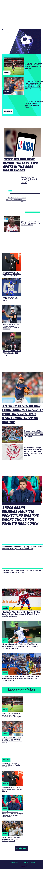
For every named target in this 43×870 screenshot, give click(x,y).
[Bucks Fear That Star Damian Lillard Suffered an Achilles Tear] (13, 105)
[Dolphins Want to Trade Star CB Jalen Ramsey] (11, 287)
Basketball (8, 111)
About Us (14, 862)
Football (5, 784)
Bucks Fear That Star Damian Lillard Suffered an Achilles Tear (11, 765)
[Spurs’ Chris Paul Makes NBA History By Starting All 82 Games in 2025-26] (11, 182)
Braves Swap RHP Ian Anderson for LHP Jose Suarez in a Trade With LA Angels (33, 433)
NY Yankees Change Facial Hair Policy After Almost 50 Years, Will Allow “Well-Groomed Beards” (33, 451)
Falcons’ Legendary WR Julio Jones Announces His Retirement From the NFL (12, 353)
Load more (21, 848)
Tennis (5, 640)
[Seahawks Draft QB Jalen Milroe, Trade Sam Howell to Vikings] (11, 262)
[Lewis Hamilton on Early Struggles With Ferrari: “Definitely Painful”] (12, 828)
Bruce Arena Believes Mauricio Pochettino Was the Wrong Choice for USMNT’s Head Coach (20, 515)
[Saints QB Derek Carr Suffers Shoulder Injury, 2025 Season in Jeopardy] (11, 314)
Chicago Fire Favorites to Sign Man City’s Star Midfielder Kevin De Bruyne (11, 715)
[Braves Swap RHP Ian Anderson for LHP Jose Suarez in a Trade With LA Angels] (12, 434)
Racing (5, 834)
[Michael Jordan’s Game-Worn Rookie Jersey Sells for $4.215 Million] (11, 223)
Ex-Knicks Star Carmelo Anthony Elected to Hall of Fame (16, 200)
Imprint (24, 866)
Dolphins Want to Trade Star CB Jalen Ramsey (10, 298)
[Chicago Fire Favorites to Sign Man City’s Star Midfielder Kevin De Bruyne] (13, 66)
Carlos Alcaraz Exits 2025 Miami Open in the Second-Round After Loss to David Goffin (21, 678)
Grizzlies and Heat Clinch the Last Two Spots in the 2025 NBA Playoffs (20, 165)
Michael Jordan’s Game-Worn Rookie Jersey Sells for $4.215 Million (30, 223)
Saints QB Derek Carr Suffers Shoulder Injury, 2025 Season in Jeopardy (11, 327)
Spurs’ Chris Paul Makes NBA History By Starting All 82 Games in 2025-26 (30, 180)
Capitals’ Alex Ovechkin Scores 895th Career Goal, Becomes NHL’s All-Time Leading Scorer (21, 614)
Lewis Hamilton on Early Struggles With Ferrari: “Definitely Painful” (11, 839)
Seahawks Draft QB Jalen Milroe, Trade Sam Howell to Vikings (12, 274)
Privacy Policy (29, 862)
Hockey (5, 608)
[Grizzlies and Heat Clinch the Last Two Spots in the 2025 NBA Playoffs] (21, 142)
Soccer (6, 72)
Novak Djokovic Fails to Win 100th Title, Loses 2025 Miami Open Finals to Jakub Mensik (20, 646)
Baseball (7, 92)
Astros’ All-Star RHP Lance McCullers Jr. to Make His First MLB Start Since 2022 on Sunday (12, 740)
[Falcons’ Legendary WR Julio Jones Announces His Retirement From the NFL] (11, 340)
